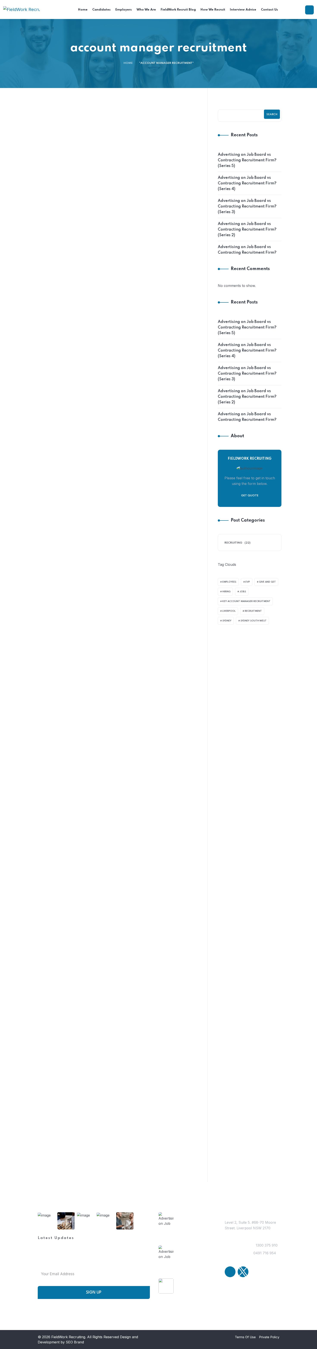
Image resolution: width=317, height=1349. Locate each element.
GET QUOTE (249, 510)
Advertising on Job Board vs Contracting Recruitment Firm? (247, 264)
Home (128, 77)
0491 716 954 (264, 1268)
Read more (117, 237)
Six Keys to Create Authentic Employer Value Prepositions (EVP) (146, 171)
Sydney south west (253, 635)
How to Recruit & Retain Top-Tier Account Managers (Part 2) (146, 817)
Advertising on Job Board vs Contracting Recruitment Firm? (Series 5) (247, 174)
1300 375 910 (267, 1260)
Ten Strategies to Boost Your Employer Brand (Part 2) (145, 300)
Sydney (226, 635)
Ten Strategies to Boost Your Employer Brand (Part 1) (145, 419)
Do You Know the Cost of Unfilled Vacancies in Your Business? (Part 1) (142, 685)
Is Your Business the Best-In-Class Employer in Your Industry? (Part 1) (145, 1091)
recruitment (253, 625)
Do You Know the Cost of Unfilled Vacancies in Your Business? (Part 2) (142, 553)
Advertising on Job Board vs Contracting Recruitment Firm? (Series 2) (247, 244)
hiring (226, 606)
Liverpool (229, 625)
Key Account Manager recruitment (246, 616)
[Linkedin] (230, 1286)
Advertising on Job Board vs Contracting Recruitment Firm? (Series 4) (247, 198)
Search (272, 129)
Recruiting (50, 150)
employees (229, 596)
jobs (243, 606)
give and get (267, 596)
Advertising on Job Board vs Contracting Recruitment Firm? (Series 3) (247, 221)
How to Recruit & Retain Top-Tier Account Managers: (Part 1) (147, 954)
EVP (247, 596)
